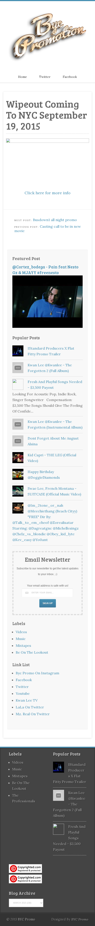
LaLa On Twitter (30, 707)
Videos (21, 632)
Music (21, 638)
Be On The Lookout (32, 652)
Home (22, 77)
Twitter (45, 77)
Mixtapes (23, 645)
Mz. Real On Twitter (33, 714)
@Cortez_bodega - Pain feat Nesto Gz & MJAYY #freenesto (45, 269)
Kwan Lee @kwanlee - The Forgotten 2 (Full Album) (69, 804)
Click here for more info (47, 192)
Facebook (70, 77)
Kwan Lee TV (27, 700)
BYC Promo (79, 919)
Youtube (23, 693)
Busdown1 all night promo (55, 220)
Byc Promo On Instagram (37, 673)
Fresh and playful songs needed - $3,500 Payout (69, 838)
